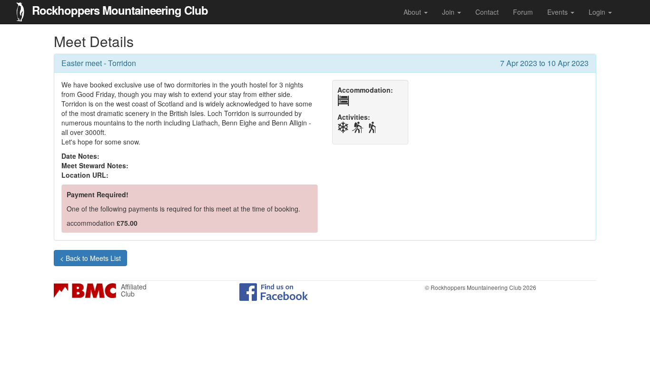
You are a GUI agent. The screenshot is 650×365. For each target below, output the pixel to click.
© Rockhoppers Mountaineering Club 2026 (480, 287)
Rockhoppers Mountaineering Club (120, 9)
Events (558, 12)
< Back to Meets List (90, 258)
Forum (523, 12)
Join (449, 12)
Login (598, 12)
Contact (487, 12)
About (413, 12)
